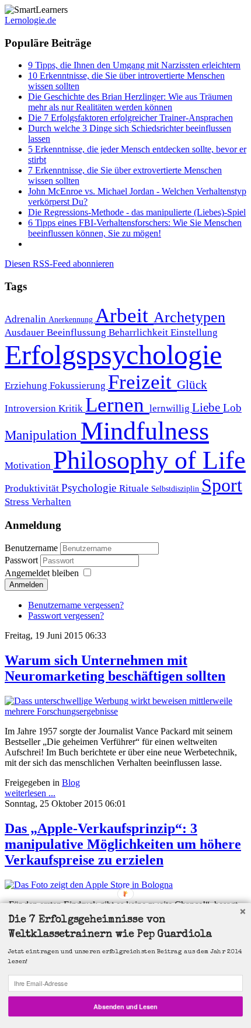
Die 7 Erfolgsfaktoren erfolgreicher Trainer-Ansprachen (130, 118)
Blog (71, 782)
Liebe (207, 407)
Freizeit (142, 382)
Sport (221, 485)
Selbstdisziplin (176, 488)
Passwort (22, 560)
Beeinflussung (78, 332)
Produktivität (33, 488)
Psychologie (90, 488)
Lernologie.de (30, 20)
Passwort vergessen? (66, 616)
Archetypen (189, 317)
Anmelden (26, 584)
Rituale (135, 488)
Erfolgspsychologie (113, 354)
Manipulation (43, 434)
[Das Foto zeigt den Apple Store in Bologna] (89, 885)
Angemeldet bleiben (42, 573)
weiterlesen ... (30, 793)
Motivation (29, 465)
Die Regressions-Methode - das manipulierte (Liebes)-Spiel (137, 212)
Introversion (31, 408)
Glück (192, 385)
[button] (125, 928)
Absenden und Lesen (125, 1006)
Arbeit (124, 315)
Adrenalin (26, 319)
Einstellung (194, 332)
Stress (18, 501)
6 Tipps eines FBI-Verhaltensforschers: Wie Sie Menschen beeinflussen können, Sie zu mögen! (135, 228)
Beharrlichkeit (139, 332)
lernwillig (170, 408)
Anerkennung (71, 319)
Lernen (117, 404)
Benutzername (31, 548)
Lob (232, 408)
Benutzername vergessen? (76, 605)
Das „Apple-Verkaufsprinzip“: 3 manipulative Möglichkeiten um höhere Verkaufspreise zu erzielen (123, 844)
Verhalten (51, 501)
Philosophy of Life (149, 460)
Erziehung (27, 385)
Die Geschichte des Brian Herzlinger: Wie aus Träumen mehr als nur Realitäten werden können (130, 102)
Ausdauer (26, 332)
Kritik (71, 408)
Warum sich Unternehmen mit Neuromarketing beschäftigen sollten (115, 668)
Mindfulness (145, 431)
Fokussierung (79, 385)
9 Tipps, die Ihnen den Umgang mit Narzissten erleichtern (134, 65)
